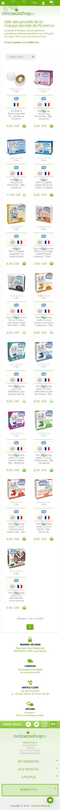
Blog (35, 2)
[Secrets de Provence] (16, 99)
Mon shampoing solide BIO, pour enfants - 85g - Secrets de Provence (44, 529)
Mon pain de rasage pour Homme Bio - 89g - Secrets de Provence (16, 185)
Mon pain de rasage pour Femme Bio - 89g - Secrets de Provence (44, 116)
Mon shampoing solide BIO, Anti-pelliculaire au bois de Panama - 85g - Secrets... (43, 391)
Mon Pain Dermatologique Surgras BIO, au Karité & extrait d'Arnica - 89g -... (16, 253)
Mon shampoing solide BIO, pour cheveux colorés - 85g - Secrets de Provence (16, 460)
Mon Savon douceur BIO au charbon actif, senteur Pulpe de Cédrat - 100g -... (16, 322)
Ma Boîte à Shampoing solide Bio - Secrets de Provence (16, 115)
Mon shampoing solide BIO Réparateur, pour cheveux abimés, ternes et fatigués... (16, 391)
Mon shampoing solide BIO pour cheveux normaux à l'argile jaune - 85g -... (43, 322)
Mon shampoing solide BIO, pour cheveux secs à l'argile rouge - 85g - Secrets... (16, 529)
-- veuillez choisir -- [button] (16, 56)
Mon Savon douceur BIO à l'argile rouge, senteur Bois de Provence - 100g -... (44, 252)
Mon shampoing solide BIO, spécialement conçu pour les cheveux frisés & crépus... (16, 599)
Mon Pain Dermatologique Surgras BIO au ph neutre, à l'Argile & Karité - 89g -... (43, 185)
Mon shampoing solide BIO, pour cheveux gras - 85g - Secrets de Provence (43, 460)
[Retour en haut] (30, 627)
